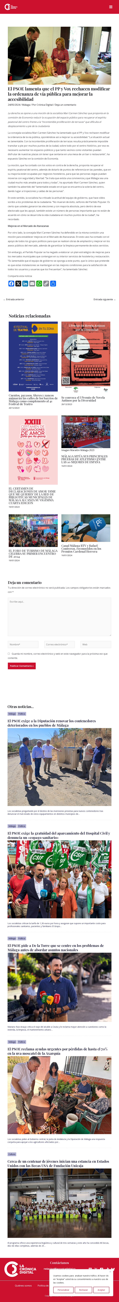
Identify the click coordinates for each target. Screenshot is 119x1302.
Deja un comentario (65, 104)
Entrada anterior (13, 299)
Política (21, 713)
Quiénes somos (23, 1285)
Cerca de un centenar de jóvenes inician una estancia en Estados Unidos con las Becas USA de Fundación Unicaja (58, 1163)
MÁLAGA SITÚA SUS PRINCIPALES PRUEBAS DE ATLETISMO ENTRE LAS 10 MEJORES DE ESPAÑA (84, 459)
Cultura (12, 1154)
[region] (81, 1282)
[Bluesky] (113, 1269)
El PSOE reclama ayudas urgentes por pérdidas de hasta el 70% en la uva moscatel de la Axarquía (58, 1051)
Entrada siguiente (105, 299)
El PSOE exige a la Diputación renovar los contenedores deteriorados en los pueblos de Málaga (52, 722)
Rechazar (83, 1290)
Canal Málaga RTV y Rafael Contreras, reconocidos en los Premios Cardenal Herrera (81, 548)
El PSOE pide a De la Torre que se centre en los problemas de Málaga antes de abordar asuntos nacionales (56, 947)
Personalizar (63, 1290)
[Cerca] (110, 1271)
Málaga (26, 104)
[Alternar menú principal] (110, 6)
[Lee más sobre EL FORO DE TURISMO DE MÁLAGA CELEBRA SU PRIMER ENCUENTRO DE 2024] (33, 530)
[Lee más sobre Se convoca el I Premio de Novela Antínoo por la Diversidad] (85, 357)
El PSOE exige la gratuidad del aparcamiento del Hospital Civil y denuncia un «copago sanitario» (59, 835)
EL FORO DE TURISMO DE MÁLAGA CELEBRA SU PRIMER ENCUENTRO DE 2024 (33, 553)
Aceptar (101, 1290)
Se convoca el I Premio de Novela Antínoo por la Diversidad (83, 398)
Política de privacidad (49, 1285)
